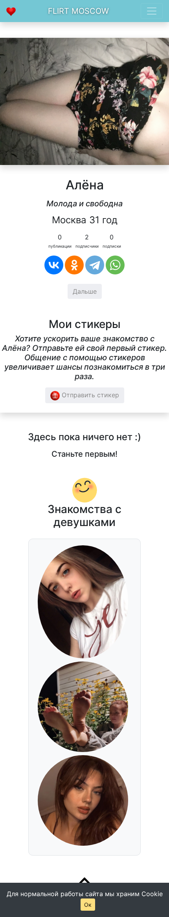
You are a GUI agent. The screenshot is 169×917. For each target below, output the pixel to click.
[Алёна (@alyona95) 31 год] (84, 101)
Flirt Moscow (78, 11)
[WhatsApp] (115, 265)
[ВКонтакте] (53, 265)
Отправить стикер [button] (89, 395)
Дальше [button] (85, 291)
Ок (88, 904)
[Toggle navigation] (152, 11)
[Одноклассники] (74, 265)
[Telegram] (94, 265)
